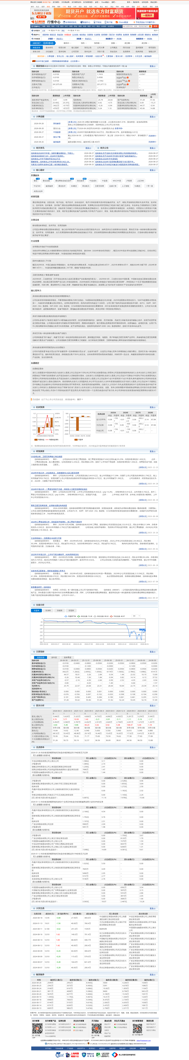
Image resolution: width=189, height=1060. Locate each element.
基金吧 (145, 7)
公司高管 (75, 51)
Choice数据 (123, 22)
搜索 (156, 7)
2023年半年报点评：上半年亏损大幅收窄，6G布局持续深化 (55, 554)
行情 (64, 7)
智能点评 (152, 51)
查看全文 (143, 467)
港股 (85, 7)
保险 (122, 7)
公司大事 (100, 47)
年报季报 (119, 34)
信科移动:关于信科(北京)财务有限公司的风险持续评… (116, 153)
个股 (57, 26)
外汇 (96, 7)
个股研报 (90, 34)
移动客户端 (46, 2)
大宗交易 (140, 34)
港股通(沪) (109, 39)
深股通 (79, 39)
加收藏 (39, 2)
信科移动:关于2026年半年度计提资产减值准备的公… (116, 156)
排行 (66, 26)
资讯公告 (88, 47)
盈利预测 (104, 34)
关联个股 (100, 51)
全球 (74, 7)
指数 (43, 26)
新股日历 (53, 34)
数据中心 (86, 22)
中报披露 (57, 132)
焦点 (37, 7)
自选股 (103, 26)
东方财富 (56, 2)
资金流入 (59, 39)
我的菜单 (136, 2)
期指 (53, 7)
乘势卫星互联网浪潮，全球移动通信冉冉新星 (49, 505)
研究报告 (152, 47)
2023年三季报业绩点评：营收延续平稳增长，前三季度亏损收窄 (56, 522)
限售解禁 (133, 34)
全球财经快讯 (71, 22)
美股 (80, 7)
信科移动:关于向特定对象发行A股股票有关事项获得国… (117, 164)
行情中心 (37, 26)
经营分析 (62, 47)
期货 (90, 7)
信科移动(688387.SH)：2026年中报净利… (48, 156)
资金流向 (60, 34)
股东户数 (57, 137)
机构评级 (139, 51)
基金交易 (153, 2)
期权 (58, 7)
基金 (112, 7)
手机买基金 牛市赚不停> (145, 22)
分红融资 (49, 51)
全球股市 (37, 30)
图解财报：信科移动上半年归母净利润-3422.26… (50, 161)
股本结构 (62, 51)
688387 (36, 43)
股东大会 (57, 128)
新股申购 (46, 34)
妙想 (96, 2)
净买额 (119, 39)
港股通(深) (139, 39)
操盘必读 (36, 47)
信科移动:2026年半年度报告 (106, 159)
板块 (62, 26)
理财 (117, 7)
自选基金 (111, 26)
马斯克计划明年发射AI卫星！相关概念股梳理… (49, 164)
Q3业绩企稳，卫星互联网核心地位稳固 (46, 456)
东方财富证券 (76, 2)
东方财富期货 (87, 2)
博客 (151, 7)
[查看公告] (72, 122)
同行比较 (126, 47)
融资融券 (155, 34)
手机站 (98, 22)
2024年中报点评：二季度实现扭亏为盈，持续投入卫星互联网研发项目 (59, 489)
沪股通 (50, 39)
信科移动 (48, 43)
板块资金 (83, 34)
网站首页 (33, 2)
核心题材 (75, 47)
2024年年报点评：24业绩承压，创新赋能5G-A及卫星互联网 (55, 473)
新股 (48, 7)
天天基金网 (65, 2)
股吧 (138, 7)
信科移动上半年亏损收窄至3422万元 (45, 159)
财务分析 (36, 51)
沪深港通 (37, 39)
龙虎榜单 (126, 34)
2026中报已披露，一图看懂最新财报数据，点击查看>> (58, 61)
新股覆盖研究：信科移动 (41, 587)
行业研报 (97, 34)
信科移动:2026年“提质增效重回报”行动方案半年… (115, 161)
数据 (69, 7)
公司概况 (113, 47)
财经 (32, 7)
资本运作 (88, 51)
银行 (106, 7)
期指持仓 (148, 34)
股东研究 (49, 47)
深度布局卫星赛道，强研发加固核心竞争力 (48, 571)
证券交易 (145, 2)
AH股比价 (67, 34)
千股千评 (112, 34)
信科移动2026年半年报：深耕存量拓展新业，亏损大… (52, 153)
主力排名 (75, 34)
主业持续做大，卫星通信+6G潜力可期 (46, 538)
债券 (127, 7)
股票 (43, 7)
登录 (128, 2)
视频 (133, 7)
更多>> (156, 30)
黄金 (101, 7)
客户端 (109, 22)
